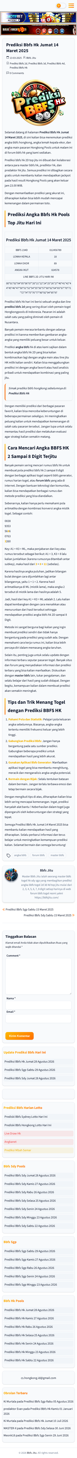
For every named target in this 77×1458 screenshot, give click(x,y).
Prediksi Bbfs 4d (56, 64)
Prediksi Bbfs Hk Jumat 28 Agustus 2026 (29, 1062)
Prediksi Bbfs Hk (18, 68)
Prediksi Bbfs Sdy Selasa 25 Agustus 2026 (30, 1201)
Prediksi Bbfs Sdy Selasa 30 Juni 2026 (47, 1428)
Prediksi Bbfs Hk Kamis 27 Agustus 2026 (29, 1318)
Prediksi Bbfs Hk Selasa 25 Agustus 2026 (29, 1335)
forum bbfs (43, 480)
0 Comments (17, 73)
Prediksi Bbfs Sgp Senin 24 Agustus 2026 (29, 1276)
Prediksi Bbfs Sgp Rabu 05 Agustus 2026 (48, 1401)
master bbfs (22, 675)
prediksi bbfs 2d (15, 307)
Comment (13, 956)
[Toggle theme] (61, 5)
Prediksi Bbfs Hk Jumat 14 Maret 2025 (32, 48)
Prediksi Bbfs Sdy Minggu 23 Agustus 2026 (30, 1217)
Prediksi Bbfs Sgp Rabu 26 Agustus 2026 (29, 1268)
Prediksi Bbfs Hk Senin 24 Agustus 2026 (28, 1343)
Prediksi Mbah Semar (17, 1150)
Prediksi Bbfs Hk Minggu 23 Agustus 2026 (30, 1352)
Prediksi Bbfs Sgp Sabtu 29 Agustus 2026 (29, 1070)
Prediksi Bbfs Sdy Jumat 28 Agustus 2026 (30, 1078)
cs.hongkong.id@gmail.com (38, 1378)
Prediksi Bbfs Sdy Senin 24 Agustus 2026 (29, 1209)
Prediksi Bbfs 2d (18, 64)
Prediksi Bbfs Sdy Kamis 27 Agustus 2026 (29, 1184)
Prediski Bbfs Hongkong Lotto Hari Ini (27, 1125)
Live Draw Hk (12, 1133)
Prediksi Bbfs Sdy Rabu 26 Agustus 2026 (29, 1192)
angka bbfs (22, 347)
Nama (11, 998)
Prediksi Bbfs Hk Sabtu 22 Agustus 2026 (29, 1360)
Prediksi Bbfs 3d (37, 64)
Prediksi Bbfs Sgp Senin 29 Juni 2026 (46, 1435)
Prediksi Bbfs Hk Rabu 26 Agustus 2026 (28, 1327)
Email (11, 1012)
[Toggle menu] (71, 5)
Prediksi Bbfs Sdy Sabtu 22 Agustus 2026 (29, 1226)
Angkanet (10, 1142)
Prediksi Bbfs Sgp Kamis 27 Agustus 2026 (29, 1260)
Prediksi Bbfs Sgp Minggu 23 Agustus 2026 (30, 1285)
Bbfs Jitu (31, 58)
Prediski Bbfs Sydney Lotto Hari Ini (25, 1117)
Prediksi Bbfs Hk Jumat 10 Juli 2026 (46, 1421)
